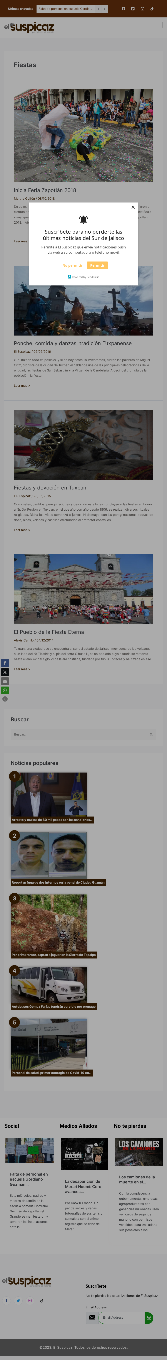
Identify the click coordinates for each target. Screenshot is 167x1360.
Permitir (97, 266)
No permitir (72, 266)
